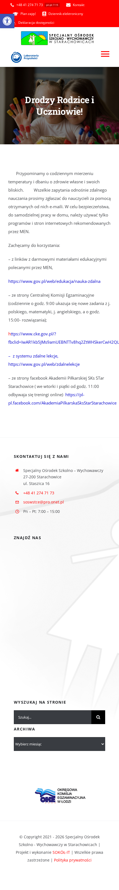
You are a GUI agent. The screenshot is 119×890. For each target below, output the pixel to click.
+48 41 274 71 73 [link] (38, 492)
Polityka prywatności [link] (73, 860)
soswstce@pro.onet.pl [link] (43, 502)
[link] (7, 21)
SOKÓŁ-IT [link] (61, 852)
